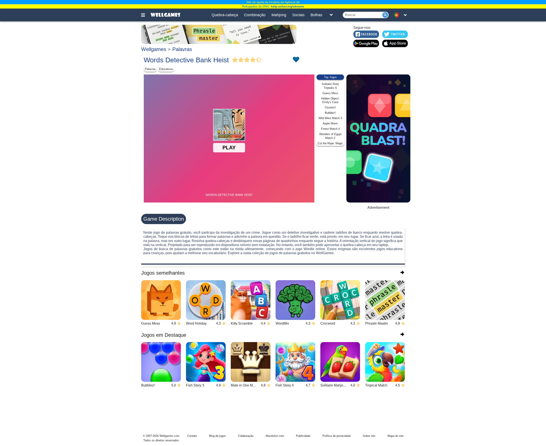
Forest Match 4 (330, 128)
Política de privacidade (336, 435)
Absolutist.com (275, 435)
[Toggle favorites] (296, 60)
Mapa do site (396, 435)
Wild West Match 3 (330, 118)
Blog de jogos (217, 435)
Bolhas (316, 15)
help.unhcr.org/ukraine (287, 6)
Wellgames (153, 49)
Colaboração (245, 435)
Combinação (255, 15)
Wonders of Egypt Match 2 (330, 136)
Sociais (298, 15)
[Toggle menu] (145, 15)
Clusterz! (330, 107)
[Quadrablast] (378, 138)
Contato (192, 435)
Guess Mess (330, 93)
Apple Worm (330, 123)
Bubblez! (330, 112)
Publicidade (303, 435)
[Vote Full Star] (235, 60)
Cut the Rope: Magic (330, 143)
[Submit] (385, 15)
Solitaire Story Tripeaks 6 (330, 85)
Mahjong (279, 15)
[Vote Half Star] (259, 60)
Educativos (166, 69)
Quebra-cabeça (225, 15)
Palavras (182, 49)
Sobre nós (369, 435)
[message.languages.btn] (397, 15)
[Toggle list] (331, 15)
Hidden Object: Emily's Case (330, 100)
